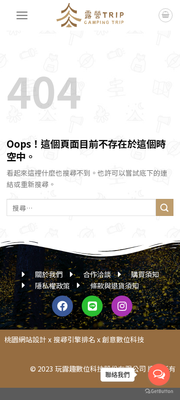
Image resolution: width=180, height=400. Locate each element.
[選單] (22, 15)
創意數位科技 (123, 339)
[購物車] (166, 15)
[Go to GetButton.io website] (159, 391)
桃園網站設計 (25, 339)
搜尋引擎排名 (74, 339)
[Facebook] (62, 306)
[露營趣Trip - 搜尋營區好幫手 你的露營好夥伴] (90, 15)
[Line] (92, 306)
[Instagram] (121, 306)
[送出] (164, 207)
